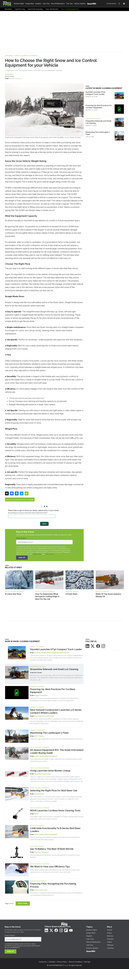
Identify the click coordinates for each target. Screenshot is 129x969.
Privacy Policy (49, 554)
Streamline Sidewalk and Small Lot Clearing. (98, 122)
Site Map (87, 962)
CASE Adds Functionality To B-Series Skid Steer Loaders (55, 830)
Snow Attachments (37, 825)
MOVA (36, 814)
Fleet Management (37, 846)
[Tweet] (22, 493)
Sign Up (22, 557)
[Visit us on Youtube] (71, 930)
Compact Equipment (37, 646)
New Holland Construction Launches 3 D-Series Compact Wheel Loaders (55, 711)
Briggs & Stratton (40, 695)
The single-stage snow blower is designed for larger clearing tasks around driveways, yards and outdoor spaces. (56, 818)
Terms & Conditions (75, 962)
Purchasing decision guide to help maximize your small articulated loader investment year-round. (56, 760)
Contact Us (43, 962)
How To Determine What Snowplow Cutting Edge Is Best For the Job (47, 596)
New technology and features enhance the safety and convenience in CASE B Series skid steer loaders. (55, 838)
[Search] (119, 3)
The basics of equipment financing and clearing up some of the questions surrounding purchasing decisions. (56, 894)
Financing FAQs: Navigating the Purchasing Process (53, 885)
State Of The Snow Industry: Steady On (108, 595)
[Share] (12, 493)
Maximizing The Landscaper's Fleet (98, 133)
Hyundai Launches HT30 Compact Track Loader (95, 93)
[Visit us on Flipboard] (66, 930)
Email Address (21, 538)
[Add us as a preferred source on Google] (26, 493)
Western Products (15, 78)
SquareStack (39, 794)
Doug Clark (9, 74)
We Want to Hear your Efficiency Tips (50, 866)
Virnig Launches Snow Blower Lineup (50, 770)
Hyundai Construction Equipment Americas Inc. (52, 653)
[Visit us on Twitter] (93, 646)
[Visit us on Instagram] (103, 646)
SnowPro (9, 56)
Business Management (38, 881)
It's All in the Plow (13, 594)
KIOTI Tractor (39, 736)
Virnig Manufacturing (42, 774)
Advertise (52, 962)
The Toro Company (41, 852)
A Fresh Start (71, 594)
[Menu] (124, 3)
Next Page (22, 903)
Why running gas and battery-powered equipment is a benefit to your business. (55, 856)
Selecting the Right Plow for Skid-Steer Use (53, 790)
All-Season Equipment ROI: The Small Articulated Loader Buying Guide (56, 751)
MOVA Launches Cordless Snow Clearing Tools (55, 810)
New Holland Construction (44, 716)
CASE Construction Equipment (45, 756)
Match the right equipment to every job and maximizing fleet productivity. (56, 739)
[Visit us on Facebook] (98, 646)
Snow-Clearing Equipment (26, 56)
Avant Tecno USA (40, 890)
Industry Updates (72, 591)
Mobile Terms (37, 554)
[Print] (7, 493)
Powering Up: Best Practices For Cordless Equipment (99, 106)
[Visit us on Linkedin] (87, 646)
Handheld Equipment (37, 686)
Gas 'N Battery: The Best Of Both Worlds (51, 849)
